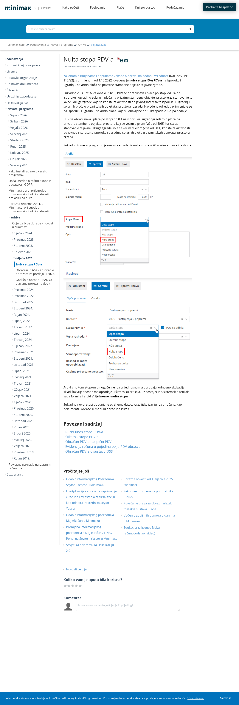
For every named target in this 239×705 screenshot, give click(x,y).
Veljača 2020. (23, 446)
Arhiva (82, 44)
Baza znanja (15, 474)
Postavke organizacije (22, 78)
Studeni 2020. (23, 415)
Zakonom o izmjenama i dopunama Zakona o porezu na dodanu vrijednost (115, 76)
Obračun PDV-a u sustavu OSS (89, 451)
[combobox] (106, 29)
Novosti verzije (79, 569)
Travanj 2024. (23, 340)
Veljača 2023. (99, 44)
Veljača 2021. (23, 396)
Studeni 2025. (19, 140)
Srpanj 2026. (19, 115)
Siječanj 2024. (23, 233)
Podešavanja (38, 44)
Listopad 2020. (24, 421)
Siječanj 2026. (19, 134)
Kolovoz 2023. (23, 252)
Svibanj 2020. (23, 440)
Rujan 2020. (22, 427)
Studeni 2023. (23, 246)
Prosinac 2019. (24, 452)
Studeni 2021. (23, 358)
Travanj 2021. (23, 383)
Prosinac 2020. (24, 408)
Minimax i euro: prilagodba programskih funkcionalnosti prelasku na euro (29, 194)
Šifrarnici (13, 90)
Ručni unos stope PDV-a (84, 432)
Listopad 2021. (24, 365)
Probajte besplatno (219, 7)
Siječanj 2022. (23, 346)
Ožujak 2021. (22, 390)
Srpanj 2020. (22, 433)
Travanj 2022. (23, 327)
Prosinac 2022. (24, 296)
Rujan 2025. (18, 146)
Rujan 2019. (22, 458)
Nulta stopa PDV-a (29, 264)
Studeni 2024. (23, 308)
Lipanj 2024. (22, 333)
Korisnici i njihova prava (23, 65)
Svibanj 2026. (19, 121)
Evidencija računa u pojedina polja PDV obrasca (102, 446)
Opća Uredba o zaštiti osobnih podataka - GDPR (30, 183)
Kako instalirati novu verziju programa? (28, 173)
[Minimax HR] (17, 5)
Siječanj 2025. (19, 165)
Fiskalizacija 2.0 (17, 103)
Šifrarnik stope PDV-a (82, 437)
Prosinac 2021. (24, 352)
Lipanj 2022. (22, 321)
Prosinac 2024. (24, 290)
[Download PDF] (118, 60)
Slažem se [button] (225, 698)
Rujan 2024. (22, 315)
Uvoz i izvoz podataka (22, 96)
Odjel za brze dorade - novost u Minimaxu (32, 225)
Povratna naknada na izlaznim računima (30, 466)
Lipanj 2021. (22, 371)
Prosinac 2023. (24, 239)
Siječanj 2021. (23, 402)
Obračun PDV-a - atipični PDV (88, 441)
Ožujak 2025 (18, 159)
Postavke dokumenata (22, 84)
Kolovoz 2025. (20, 153)
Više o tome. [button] (195, 698)
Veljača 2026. (19, 128)
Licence (12, 71)
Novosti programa (62, 44)
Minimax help (16, 44)
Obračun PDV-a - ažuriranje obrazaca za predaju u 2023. (35, 272)
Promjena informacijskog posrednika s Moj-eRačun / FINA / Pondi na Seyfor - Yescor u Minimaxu (91, 533)
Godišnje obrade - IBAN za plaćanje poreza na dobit (34, 282)
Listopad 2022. (24, 302)
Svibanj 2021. (23, 377)
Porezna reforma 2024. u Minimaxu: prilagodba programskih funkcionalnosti (29, 207)
